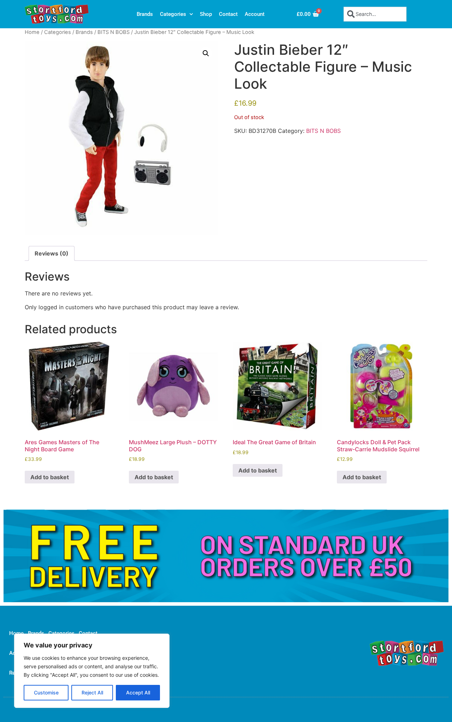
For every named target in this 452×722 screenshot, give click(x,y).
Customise (46, 692)
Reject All (92, 692)
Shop (206, 14)
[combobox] (375, 14)
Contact (228, 14)
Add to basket (49, 477)
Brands (145, 14)
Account (254, 14)
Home (32, 32)
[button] (206, 53)
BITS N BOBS (113, 32)
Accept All (138, 692)
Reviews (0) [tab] (52, 253)
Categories (173, 14)
